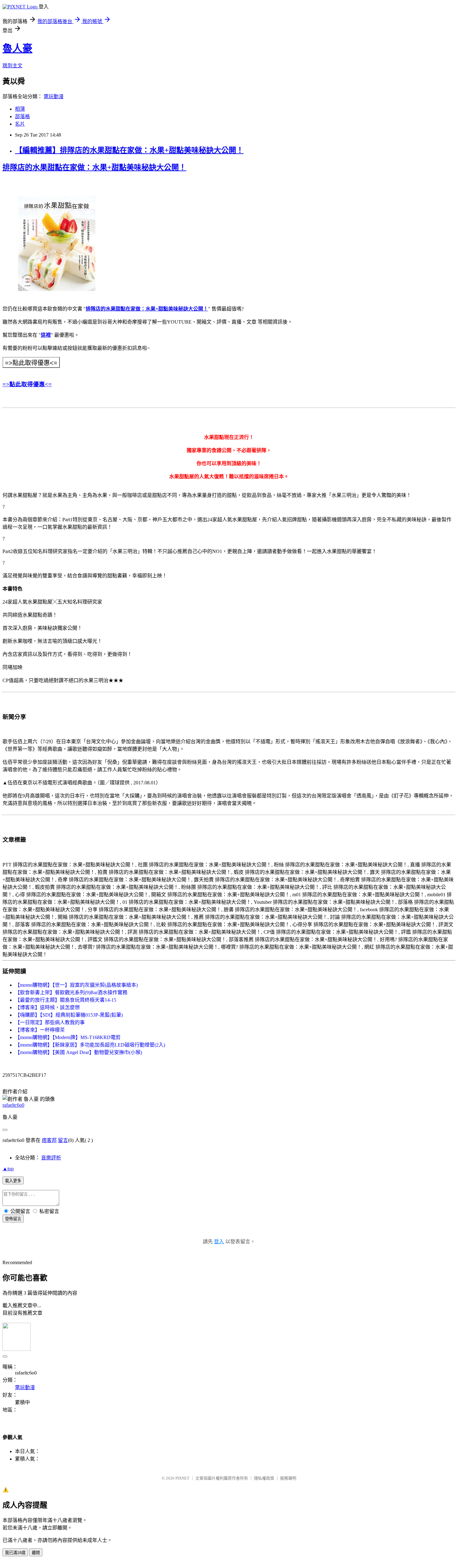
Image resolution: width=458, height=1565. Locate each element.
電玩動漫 (54, 96)
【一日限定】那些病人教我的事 (50, 1022)
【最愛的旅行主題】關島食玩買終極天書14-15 (65, 1000)
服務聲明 (288, 1478)
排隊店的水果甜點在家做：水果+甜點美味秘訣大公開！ (147, 308)
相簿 (20, 109)
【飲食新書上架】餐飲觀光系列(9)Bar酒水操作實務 (71, 992)
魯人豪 (17, 48)
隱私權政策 (264, 1478)
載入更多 (13, 1180)
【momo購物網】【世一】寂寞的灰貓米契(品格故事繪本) (76, 985)
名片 (20, 124)
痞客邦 (49, 1140)
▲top (8, 1168)
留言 (63, 1140)
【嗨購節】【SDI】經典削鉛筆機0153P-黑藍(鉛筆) (69, 1015)
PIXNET (182, 1478)
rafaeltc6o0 (13, 1105)
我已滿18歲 (15, 1552)
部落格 (22, 116)
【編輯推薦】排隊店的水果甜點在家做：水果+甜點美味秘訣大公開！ (129, 150)
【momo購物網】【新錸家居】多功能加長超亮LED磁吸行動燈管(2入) (90, 1044)
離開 (36, 1552)
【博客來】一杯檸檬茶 (40, 1030)
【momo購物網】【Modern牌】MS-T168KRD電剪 (68, 1037)
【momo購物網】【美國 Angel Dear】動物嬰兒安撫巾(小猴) (78, 1052)
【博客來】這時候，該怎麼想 (47, 1007)
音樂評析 (51, 1157)
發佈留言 (13, 1218)
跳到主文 (12, 65)
